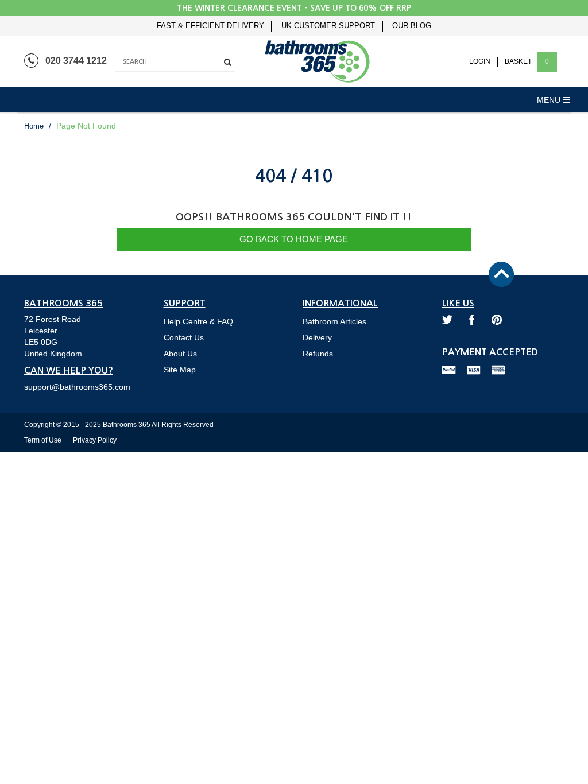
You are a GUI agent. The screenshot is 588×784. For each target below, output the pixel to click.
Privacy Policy (95, 440)
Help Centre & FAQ (198, 321)
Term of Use (42, 440)
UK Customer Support (328, 26)
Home (34, 126)
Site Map (180, 369)
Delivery (317, 337)
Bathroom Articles (334, 321)
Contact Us (184, 337)
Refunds (318, 353)
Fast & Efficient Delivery (210, 26)
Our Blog (411, 26)
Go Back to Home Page (293, 239)
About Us (180, 353)
